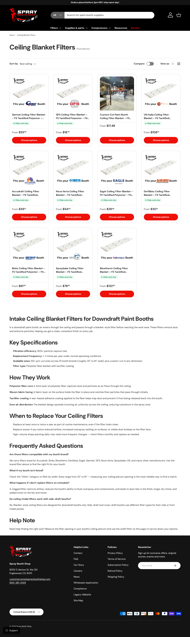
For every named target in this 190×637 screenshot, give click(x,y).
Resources (121, 27)
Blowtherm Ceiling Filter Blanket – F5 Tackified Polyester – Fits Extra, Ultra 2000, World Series (116, 274)
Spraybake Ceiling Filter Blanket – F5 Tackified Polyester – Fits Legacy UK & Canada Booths (73, 274)
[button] (178, 15)
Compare (139, 63)
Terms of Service (117, 559)
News (77, 576)
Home (12, 35)
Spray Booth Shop (23, 626)
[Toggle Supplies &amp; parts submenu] (86, 28)
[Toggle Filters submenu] (60, 28)
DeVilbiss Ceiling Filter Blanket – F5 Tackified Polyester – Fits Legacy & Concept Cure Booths (159, 197)
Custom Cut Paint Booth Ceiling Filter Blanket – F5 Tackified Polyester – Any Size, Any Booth (115, 120)
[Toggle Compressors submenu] (110, 28)
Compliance (80, 588)
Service (135, 27)
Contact (78, 553)
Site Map (78, 600)
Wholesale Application (86, 582)
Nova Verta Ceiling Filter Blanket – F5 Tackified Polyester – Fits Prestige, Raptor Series (71, 197)
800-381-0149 (18, 582)
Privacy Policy (115, 553)
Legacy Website (82, 594)
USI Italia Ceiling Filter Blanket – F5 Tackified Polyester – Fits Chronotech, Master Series (161, 120)
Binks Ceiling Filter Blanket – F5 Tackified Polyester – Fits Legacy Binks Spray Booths (28, 272)
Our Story (79, 564)
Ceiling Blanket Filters (26, 35)
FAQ (76, 559)
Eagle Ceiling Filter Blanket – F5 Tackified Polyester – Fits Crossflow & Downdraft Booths (116, 197)
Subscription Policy (118, 564)
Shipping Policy (116, 576)
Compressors (99, 27)
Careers (78, 570)
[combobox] (109, 15)
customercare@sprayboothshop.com (30, 579)
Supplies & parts (74, 27)
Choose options (117, 140)
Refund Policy (115, 570)
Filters (54, 27)
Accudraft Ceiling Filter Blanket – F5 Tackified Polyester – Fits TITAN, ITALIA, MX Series (25, 197)
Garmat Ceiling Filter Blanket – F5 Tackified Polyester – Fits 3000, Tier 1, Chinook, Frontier (28, 120)
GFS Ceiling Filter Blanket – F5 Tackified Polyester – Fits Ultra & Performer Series (72, 118)
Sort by (14, 63)
